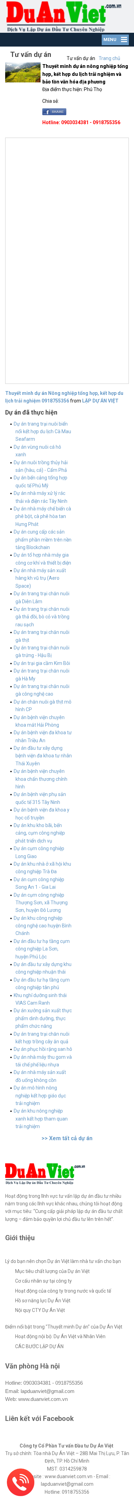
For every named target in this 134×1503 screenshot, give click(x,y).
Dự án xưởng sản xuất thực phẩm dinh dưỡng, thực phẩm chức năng (43, 1018)
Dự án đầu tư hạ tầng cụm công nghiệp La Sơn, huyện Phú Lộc (42, 948)
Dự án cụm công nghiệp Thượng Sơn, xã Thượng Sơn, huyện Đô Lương (41, 902)
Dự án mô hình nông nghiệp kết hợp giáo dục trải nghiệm (40, 1095)
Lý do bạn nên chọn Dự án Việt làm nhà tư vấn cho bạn (63, 1261)
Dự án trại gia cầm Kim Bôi (42, 663)
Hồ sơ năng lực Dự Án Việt (42, 1300)
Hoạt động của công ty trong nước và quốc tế (63, 1291)
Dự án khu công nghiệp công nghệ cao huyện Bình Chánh (42, 925)
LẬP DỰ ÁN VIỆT (100, 401)
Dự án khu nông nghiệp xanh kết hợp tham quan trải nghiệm (41, 1118)
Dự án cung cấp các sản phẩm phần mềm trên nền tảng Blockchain (42, 539)
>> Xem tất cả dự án (67, 1138)
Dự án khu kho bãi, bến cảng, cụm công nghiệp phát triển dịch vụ (39, 833)
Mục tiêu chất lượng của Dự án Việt (52, 1271)
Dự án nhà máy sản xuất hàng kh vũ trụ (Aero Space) (40, 578)
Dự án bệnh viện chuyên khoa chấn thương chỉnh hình (40, 778)
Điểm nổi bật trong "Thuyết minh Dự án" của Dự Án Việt (63, 1327)
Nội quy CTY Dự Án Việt (40, 1310)
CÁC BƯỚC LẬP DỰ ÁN (39, 1346)
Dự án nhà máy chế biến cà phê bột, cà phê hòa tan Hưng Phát (42, 516)
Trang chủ (109, 58)
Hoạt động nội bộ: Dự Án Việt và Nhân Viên (60, 1336)
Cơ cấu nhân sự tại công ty (43, 1281)
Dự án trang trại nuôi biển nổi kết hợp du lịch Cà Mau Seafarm (42, 431)
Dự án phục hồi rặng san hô (43, 1049)
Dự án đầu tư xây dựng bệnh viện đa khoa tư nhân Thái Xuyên (43, 755)
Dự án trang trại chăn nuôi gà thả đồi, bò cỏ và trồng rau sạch (41, 616)
